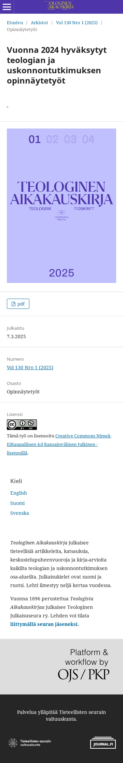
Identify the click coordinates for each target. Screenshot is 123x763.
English (18, 493)
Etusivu (15, 22)
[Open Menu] (7, 7)
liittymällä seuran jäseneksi (44, 624)
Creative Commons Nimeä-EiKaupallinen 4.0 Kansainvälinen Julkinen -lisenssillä (59, 444)
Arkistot (39, 22)
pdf (20, 304)
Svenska (19, 513)
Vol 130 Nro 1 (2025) (77, 22)
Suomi (17, 503)
